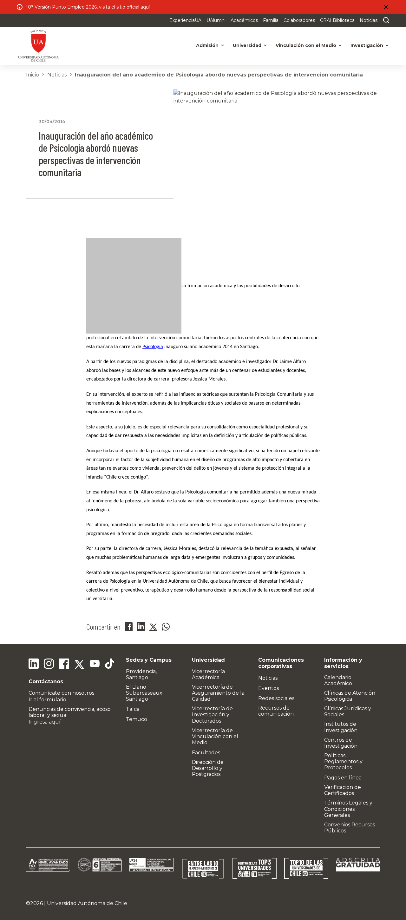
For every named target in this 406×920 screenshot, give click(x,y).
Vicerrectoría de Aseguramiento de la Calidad (218, 693)
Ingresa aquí (45, 722)
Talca (133, 709)
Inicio (32, 75)
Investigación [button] (366, 45)
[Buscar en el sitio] (385, 20)
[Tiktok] (110, 664)
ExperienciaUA (185, 20)
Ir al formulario (47, 700)
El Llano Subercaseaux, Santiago (144, 693)
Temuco (136, 719)
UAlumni (216, 20)
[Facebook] (64, 664)
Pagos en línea (343, 778)
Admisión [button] (207, 45)
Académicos (244, 20)
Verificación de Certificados (342, 790)
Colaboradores (299, 20)
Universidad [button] (247, 45)
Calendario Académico (338, 680)
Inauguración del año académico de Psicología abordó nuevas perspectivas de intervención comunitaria (219, 75)
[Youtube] (94, 664)
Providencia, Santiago (141, 674)
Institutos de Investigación (340, 727)
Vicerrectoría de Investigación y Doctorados (212, 714)
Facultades (206, 753)
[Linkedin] (34, 664)
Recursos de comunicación (276, 711)
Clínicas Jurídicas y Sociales (347, 711)
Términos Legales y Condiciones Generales (348, 809)
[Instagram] (49, 664)
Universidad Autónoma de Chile (87, 903)
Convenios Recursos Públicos (349, 828)
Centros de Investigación (340, 743)
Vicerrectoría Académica (208, 674)
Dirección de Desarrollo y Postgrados (208, 768)
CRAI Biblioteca (337, 20)
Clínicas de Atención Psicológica (349, 696)
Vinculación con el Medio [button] (306, 45)
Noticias (368, 20)
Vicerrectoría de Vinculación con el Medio (215, 736)
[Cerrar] (386, 7)
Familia (270, 20)
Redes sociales (276, 698)
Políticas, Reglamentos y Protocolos (343, 761)
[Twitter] (79, 664)
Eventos (268, 688)
